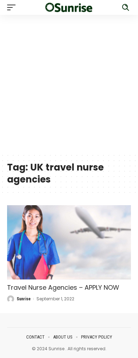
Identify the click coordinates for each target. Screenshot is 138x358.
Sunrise (24, 298)
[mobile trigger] (13, 7)
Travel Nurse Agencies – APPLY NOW (63, 287)
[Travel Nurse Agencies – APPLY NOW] (69, 242)
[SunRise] (69, 7)
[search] (125, 7)
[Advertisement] (69, 84)
